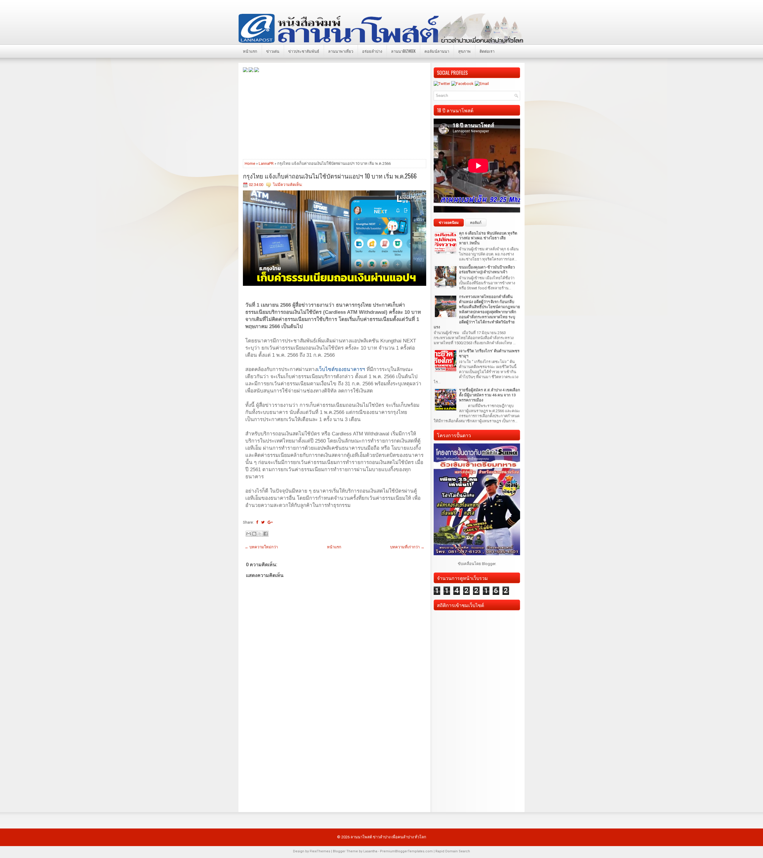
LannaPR (266, 163)
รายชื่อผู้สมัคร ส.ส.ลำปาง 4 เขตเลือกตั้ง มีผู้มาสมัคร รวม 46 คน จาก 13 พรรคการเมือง (489, 395)
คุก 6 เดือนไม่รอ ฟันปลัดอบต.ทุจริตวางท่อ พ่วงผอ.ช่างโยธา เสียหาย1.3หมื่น (488, 238)
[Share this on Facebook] (257, 522)
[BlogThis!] (254, 534)
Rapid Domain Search (452, 851)
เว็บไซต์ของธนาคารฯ (341, 369)
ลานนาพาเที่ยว (340, 51)
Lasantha (370, 851)
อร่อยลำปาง (372, 51)
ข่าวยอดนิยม (449, 223)
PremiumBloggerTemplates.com (406, 851)
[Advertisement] (334, 115)
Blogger (488, 563)
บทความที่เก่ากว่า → (407, 547)
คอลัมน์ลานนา (436, 51)
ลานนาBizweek (403, 51)
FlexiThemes (320, 851)
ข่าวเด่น (272, 51)
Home (250, 163)
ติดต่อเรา (487, 51)
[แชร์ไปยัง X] (260, 534)
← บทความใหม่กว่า (261, 547)
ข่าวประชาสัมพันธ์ (303, 51)
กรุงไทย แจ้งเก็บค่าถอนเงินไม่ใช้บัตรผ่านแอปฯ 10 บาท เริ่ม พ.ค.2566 (330, 176)
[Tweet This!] (263, 522)
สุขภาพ (464, 51)
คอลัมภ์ (475, 223)
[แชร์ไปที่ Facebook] (266, 534)
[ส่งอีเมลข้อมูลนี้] (249, 534)
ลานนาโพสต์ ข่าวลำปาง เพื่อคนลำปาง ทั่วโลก (388, 837)
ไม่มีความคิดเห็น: (288, 184)
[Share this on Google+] (270, 522)
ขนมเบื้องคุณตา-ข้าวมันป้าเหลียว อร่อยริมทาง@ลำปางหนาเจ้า (487, 269)
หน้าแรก (250, 51)
